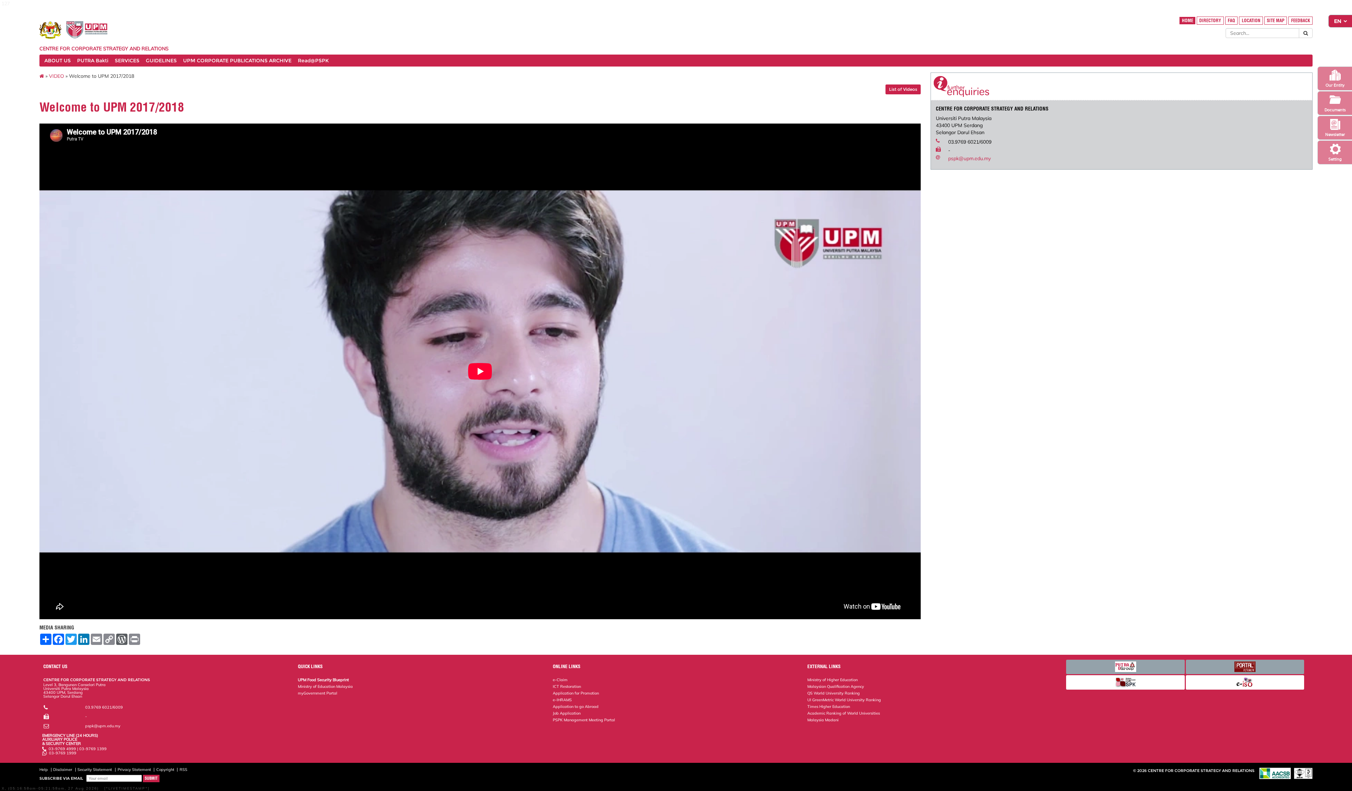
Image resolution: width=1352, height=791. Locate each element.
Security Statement (94, 769)
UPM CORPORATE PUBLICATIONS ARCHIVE (237, 60)
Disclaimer (62, 769)
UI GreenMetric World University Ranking (844, 699)
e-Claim (560, 679)
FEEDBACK (1300, 20)
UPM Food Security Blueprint (323, 679)
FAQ (1231, 20)
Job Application (567, 713)
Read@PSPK (313, 60)
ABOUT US (57, 60)
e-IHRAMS (562, 699)
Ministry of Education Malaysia (325, 686)
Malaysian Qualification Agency (835, 686)
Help (43, 769)
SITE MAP (1275, 20)
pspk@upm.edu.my (969, 158)
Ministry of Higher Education (832, 679)
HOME (1187, 20)
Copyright (165, 769)
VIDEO (56, 76)
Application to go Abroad (576, 706)
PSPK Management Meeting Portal (584, 719)
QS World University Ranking (833, 693)
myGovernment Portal (317, 693)
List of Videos (903, 89)
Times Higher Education (828, 706)
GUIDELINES (161, 60)
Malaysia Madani (823, 719)
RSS (183, 769)
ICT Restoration (567, 686)
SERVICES (127, 60)
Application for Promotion (576, 693)
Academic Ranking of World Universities (843, 713)
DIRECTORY (1210, 20)
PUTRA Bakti (92, 60)
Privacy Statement (134, 769)
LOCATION (1251, 20)
